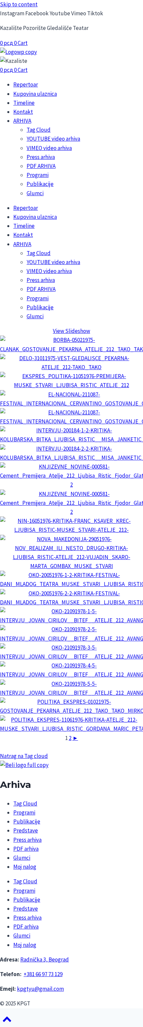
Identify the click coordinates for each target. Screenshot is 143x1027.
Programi (38, 175)
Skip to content (19, 4)
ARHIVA (22, 120)
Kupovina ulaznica (35, 93)
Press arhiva (41, 157)
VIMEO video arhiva (49, 148)
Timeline (24, 102)
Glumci (35, 193)
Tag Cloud (39, 129)
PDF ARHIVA (41, 166)
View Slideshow (71, 331)
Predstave (25, 830)
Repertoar (25, 84)
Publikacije (40, 184)
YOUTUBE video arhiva (53, 138)
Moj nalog (24, 866)
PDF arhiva (26, 848)
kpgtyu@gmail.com (40, 988)
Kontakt (23, 111)
